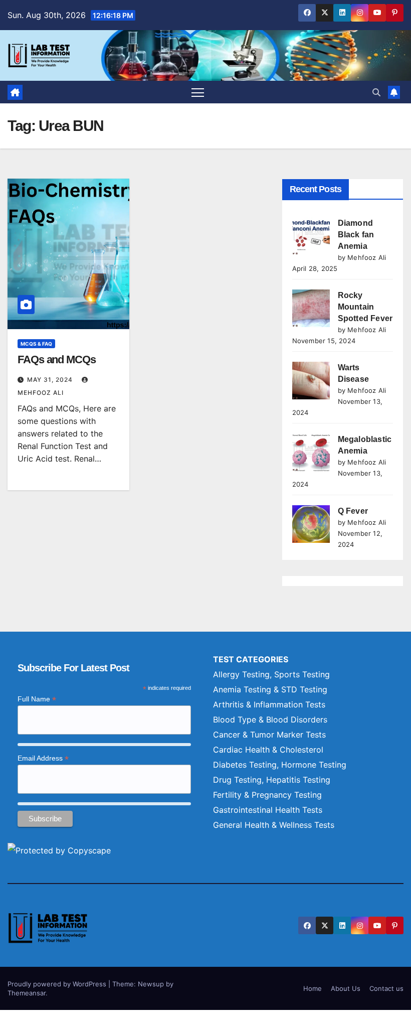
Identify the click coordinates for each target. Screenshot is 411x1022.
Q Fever (353, 511)
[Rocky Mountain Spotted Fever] (311, 308)
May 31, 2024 (51, 379)
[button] (376, 92)
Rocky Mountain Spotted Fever (365, 307)
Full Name (37, 699)
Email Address (43, 758)
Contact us (386, 988)
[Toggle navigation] (197, 92)
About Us (345, 988)
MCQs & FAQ (36, 344)
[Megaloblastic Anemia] (311, 452)
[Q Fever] (311, 524)
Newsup (151, 984)
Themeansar (27, 993)
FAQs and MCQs (57, 359)
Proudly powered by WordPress (58, 984)
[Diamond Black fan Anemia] (311, 236)
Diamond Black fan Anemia (356, 234)
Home (312, 988)
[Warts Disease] (311, 380)
